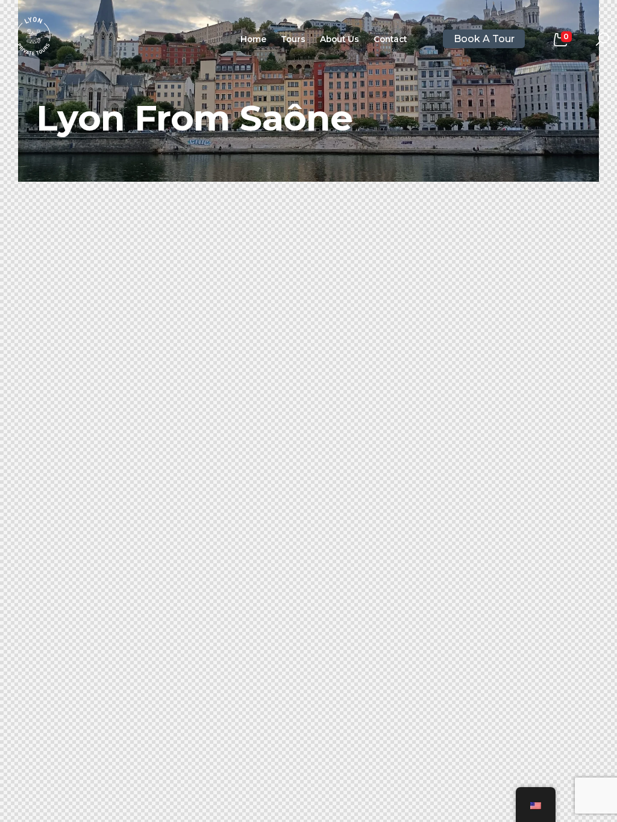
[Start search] (602, 39)
